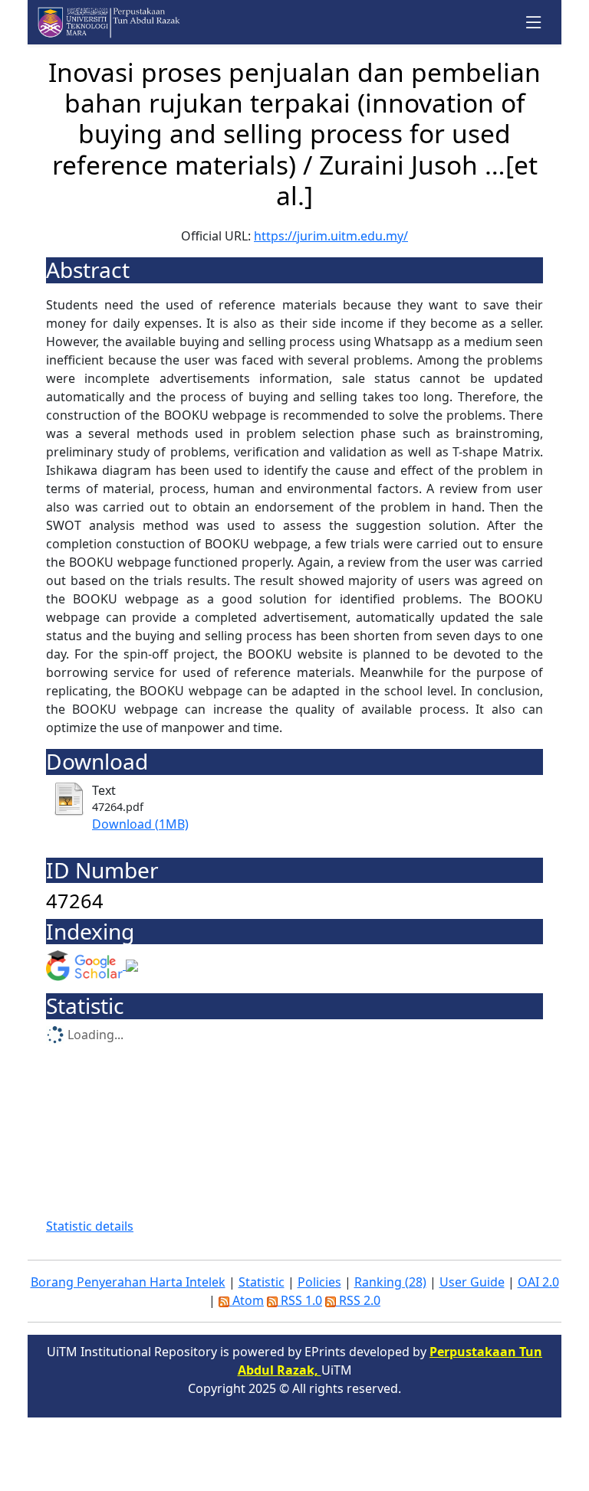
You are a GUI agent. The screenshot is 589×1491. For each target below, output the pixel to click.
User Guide (472, 1282)
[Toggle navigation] (534, 22)
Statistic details (89, 1226)
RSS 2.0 (358, 1300)
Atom (246, 1300)
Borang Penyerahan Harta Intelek (128, 1282)
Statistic (262, 1282)
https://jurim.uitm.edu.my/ (331, 235)
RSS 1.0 (300, 1300)
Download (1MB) (140, 824)
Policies (319, 1282)
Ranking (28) (390, 1282)
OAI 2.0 (538, 1282)
